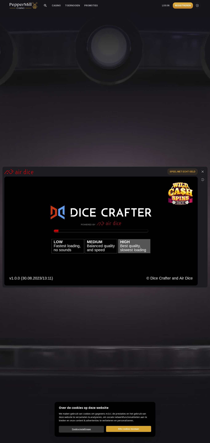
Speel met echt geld (182, 171)
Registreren (183, 5)
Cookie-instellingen (81, 429)
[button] (203, 172)
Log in (165, 5)
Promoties (91, 5)
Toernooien (72, 5)
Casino (56, 5)
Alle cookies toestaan (128, 429)
